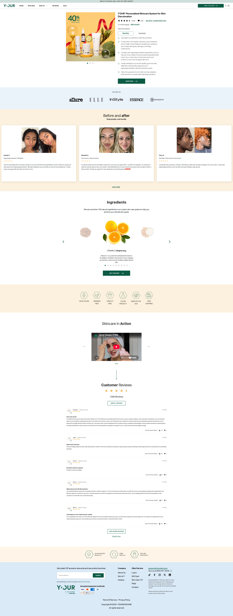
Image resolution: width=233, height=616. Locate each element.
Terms (141, 323)
